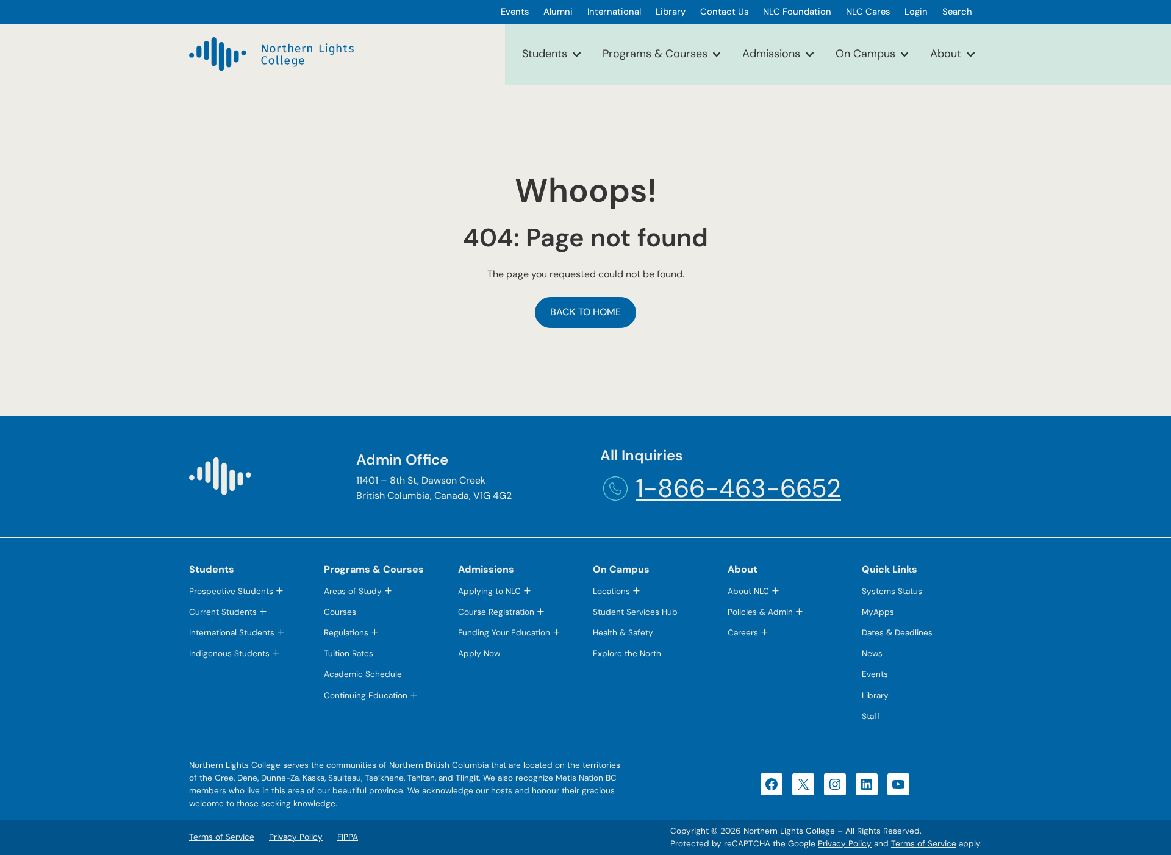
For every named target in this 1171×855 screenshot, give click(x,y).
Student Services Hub (635, 612)
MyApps (878, 612)
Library (875, 695)
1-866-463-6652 (738, 488)
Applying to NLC (489, 591)
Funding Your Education (504, 633)
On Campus (865, 53)
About (945, 53)
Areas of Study (353, 591)
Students (544, 53)
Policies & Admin (760, 612)
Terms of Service (923, 844)
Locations (611, 591)
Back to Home (585, 312)
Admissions (771, 53)
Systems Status (892, 591)
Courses (340, 612)
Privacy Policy (845, 844)
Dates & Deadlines (897, 633)
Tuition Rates (348, 653)
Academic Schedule (363, 674)
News (872, 653)
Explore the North (627, 653)
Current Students (223, 612)
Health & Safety (623, 633)
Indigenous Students (229, 653)
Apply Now (479, 653)
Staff (871, 716)
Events (875, 674)
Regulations (346, 633)
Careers (743, 633)
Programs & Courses (655, 53)
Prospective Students (231, 591)
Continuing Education (365, 695)
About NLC (748, 591)
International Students (231, 633)
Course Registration (496, 612)
